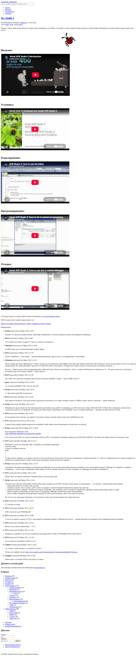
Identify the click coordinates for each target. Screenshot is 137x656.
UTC (15, 593)
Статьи (12, 616)
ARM (11, 611)
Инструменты (14, 599)
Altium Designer (15, 587)
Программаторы (20, 601)
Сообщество (9, 11)
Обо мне (8, 622)
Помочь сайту (10, 624)
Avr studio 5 (7, 18)
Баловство (13, 589)
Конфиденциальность (13, 626)
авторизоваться (39, 567)
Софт (11, 605)
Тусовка (8, 582)
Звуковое (12, 597)
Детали (12, 595)
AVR (11, 24)
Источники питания (16, 603)
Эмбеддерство (10, 609)
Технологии (13, 607)
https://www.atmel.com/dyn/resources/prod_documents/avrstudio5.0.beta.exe (51, 552)
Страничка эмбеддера (9, 2)
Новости (24, 23)
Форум (7, 8)
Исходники (13, 613)
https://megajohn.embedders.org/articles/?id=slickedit (23, 434)
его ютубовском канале (51, 316)
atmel (7, 24)
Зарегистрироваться (12, 647)
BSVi (21, 24)
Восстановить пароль (13, 645)
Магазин (8, 10)
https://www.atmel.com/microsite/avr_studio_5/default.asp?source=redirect (26, 324)
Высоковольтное (15, 591)
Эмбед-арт (13, 618)
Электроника (10, 586)
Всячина (8, 576)
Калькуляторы (10, 578)
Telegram (8, 13)
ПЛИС (11, 615)
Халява (7, 584)
